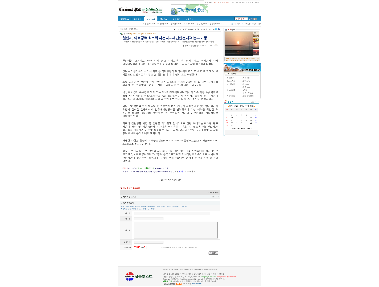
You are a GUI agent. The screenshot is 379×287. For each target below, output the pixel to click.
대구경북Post (189, 24)
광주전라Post (176, 24)
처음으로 (123, 29)
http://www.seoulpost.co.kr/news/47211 (143, 34)
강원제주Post (215, 24)
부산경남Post (202, 24)
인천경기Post (149, 24)
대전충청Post (163, 24)
